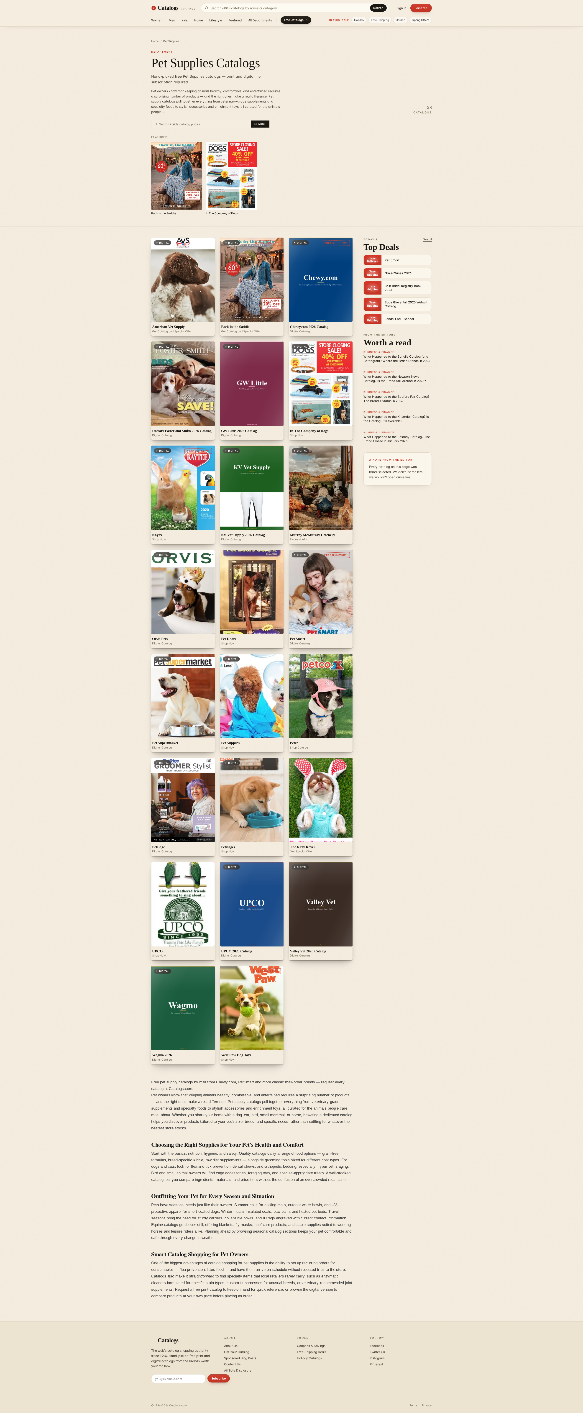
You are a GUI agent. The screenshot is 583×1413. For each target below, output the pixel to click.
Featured (235, 20)
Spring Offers (420, 20)
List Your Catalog (236, 1352)
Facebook (377, 1346)
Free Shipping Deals (311, 1352)
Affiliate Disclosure (237, 1370)
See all (427, 239)
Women (156, 20)
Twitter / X (377, 1352)
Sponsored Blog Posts (240, 1358)
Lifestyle (215, 20)
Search (378, 8)
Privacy (427, 1405)
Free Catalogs (294, 20)
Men (172, 20)
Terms (413, 1405)
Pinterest (376, 1364)
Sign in (401, 8)
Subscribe (218, 1378)
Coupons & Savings (311, 1346)
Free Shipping (380, 20)
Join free (421, 8)
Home (198, 20)
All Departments (260, 20)
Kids (185, 20)
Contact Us (232, 1364)
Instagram (377, 1358)
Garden (400, 20)
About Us (231, 1346)
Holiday (359, 20)
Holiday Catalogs (309, 1358)
